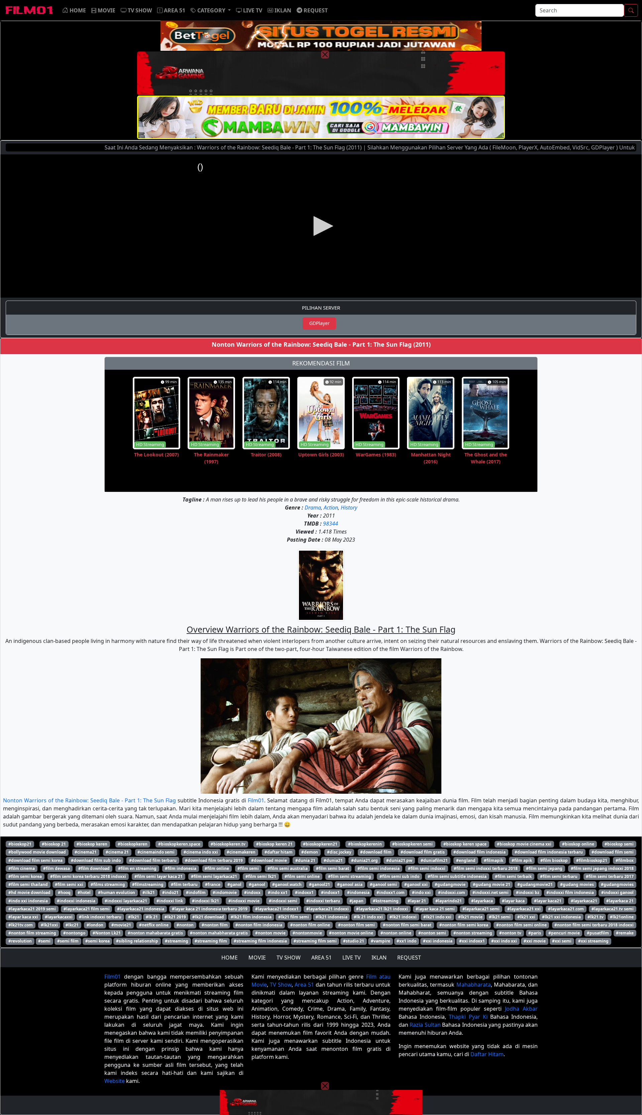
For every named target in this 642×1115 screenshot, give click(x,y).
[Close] (325, 54)
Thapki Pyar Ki (468, 1016)
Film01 (256, 800)
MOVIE (257, 957)
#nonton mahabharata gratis (219, 933)
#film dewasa (56, 868)
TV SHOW (289, 957)
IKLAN (379, 957)
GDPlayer (319, 323)
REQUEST (409, 957)
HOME (229, 957)
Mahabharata (473, 984)
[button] (210, 10)
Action (331, 507)
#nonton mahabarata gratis (155, 933)
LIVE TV (351, 957)
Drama (313, 507)
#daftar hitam (278, 852)
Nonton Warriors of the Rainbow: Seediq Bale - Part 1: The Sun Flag (89, 800)
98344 (330, 523)
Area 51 (304, 984)
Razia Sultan (425, 1024)
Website (114, 1081)
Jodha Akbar (521, 1008)
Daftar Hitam (487, 1054)
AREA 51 (321, 957)
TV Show (281, 984)
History (349, 507)
